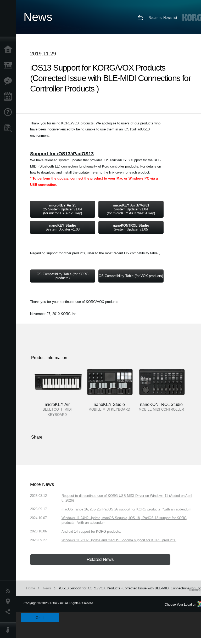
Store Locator (9, 128)
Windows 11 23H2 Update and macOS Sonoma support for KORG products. (119, 540)
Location (9, 601)
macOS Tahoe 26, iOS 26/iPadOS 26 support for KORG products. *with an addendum (126, 509)
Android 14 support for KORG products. (91, 531)
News (9, 591)
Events (9, 97)
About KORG (9, 630)
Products (9, 65)
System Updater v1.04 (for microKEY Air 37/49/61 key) (131, 209)
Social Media (9, 612)
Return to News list (162, 18)
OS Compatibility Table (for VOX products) (131, 276)
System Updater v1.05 (131, 227)
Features (9, 81)
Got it (40, 618)
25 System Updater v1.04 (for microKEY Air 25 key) (62, 209)
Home (9, 50)
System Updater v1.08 (63, 227)
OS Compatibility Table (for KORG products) (62, 276)
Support (9, 112)
